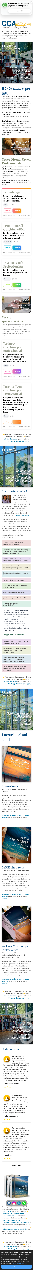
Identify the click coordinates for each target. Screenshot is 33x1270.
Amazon (4, 820)
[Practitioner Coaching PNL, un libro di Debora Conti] (16, 1186)
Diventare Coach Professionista (13, 1213)
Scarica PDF (19, 11)
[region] (16, 1187)
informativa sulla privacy (20, 1263)
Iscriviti (17, 210)
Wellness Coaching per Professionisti (15, 948)
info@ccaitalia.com (10, 439)
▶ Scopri (7, 210)
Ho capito (16, 1267)
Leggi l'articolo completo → (15, 635)
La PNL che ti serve (13, 867)
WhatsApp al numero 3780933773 (19, 441)
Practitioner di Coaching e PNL (12, 1220)
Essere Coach (10, 786)
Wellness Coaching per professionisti (14, 1229)
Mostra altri (16, 1165)
